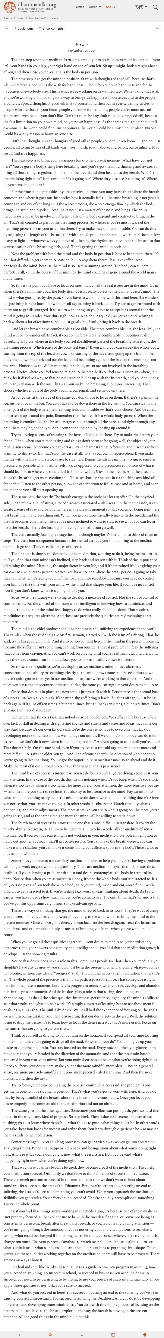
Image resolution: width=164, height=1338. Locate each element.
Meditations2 (37, 18)
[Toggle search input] (155, 7)
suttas (79, 7)
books (110, 7)
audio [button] (93, 7)
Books (21, 18)
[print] (145, 1334)
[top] (82, 1334)
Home (8, 18)
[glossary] (113, 1334)
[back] (19, 1334)
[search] (51, 1334)
